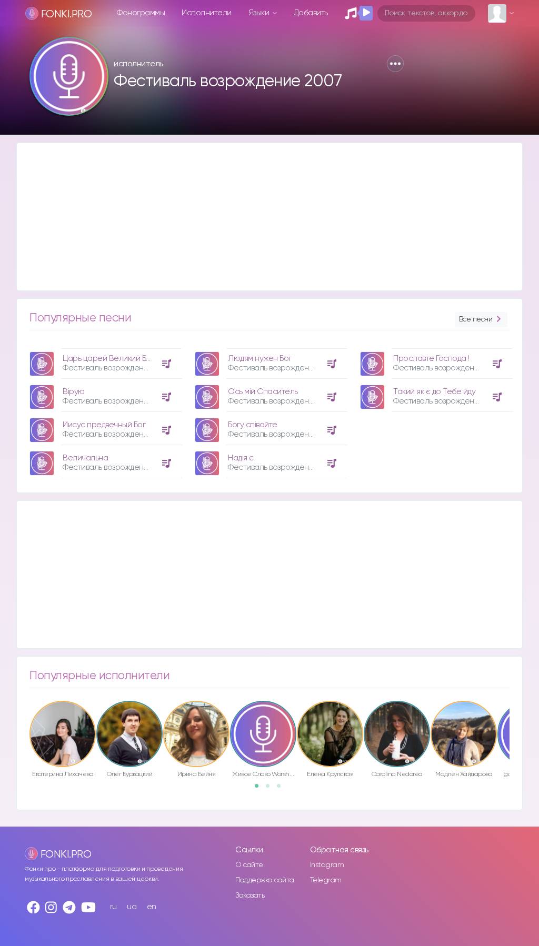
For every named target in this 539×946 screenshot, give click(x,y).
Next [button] (515, 722)
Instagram (327, 865)
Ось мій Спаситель (263, 392)
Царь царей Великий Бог (108, 359)
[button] (395, 64)
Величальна (85, 458)
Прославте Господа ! (431, 359)
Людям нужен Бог (260, 359)
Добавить (311, 13)
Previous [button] (24, 722)
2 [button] (271, 789)
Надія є (241, 458)
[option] (104, 409)
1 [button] (260, 789)
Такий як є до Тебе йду (434, 392)
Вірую (74, 392)
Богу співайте (252, 425)
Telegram (326, 880)
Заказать (249, 895)
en (151, 907)
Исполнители (207, 13)
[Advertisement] (269, 216)
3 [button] (282, 789)
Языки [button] (259, 13)
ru (113, 907)
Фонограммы (141, 13)
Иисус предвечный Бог (104, 425)
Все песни (476, 319)
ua (131, 907)
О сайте (249, 865)
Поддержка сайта (264, 880)
